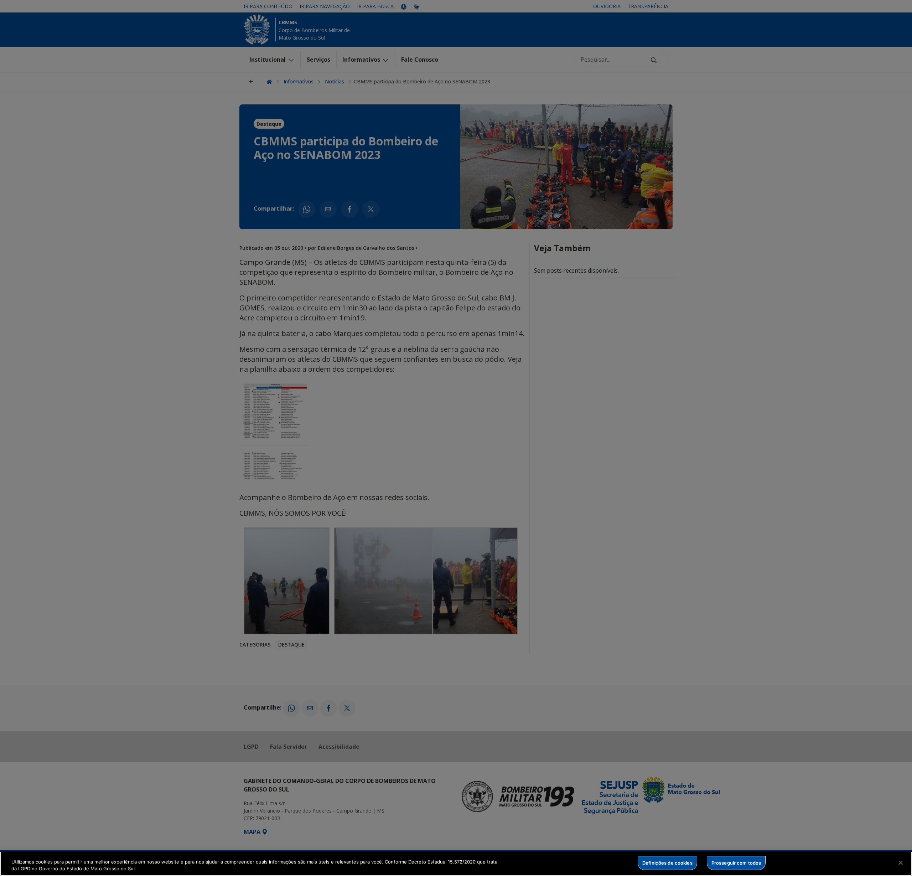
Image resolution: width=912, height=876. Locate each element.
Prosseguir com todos (736, 863)
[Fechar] (900, 863)
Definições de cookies (667, 863)
